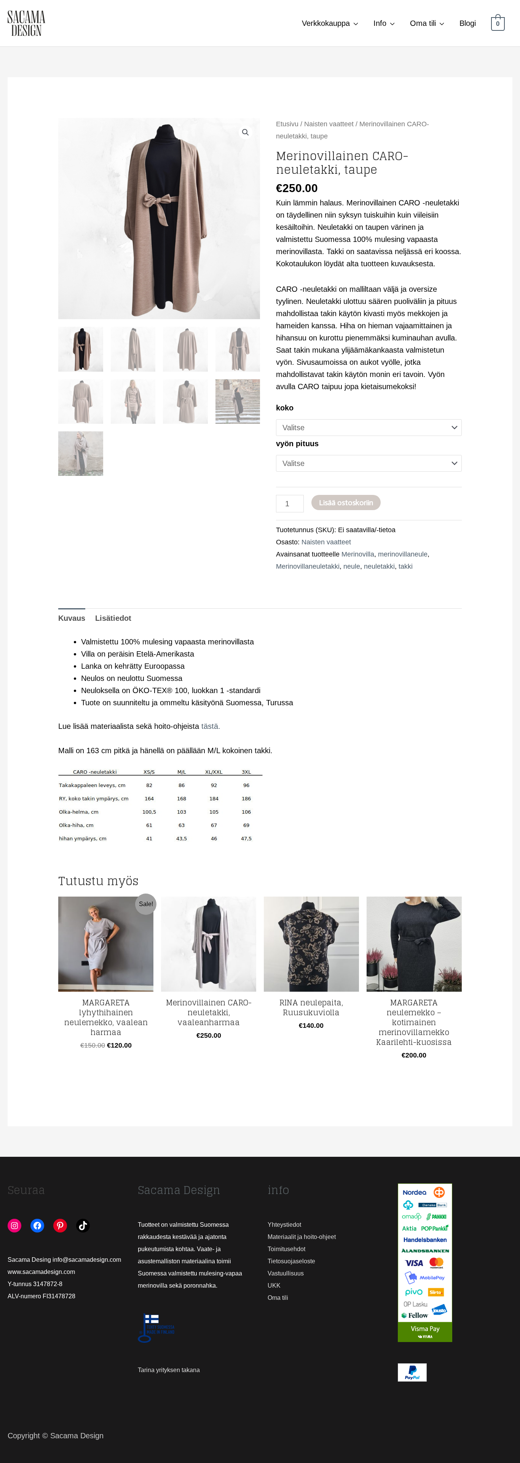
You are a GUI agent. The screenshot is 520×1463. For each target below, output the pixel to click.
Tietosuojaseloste (291, 1261)
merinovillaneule (402, 554)
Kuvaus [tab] (71, 618)
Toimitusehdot (286, 1249)
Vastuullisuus (286, 1273)
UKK (274, 1285)
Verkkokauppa (326, 23)
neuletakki (379, 566)
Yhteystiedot (284, 1224)
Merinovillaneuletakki (308, 566)
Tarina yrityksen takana (169, 1370)
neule (351, 566)
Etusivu (287, 124)
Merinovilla (357, 554)
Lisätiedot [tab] (113, 618)
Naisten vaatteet (329, 124)
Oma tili (423, 23)
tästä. (210, 726)
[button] (245, 132)
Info (379, 23)
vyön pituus (297, 443)
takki (406, 566)
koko (284, 408)
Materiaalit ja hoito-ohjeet (302, 1237)
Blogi (467, 23)
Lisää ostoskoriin (346, 502)
